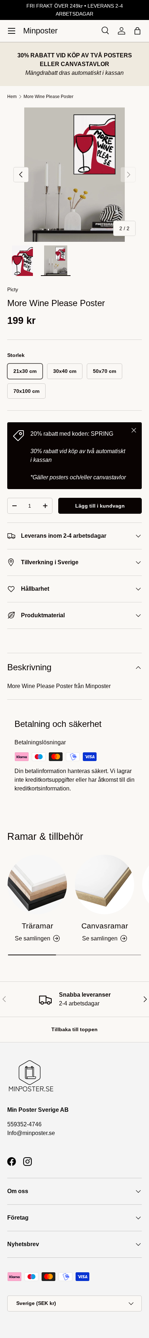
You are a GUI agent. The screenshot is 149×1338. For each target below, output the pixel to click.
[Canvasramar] (104, 884)
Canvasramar (104, 926)
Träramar (37, 926)
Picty (12, 289)
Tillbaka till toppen (74, 1029)
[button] (137, 31)
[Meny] (12, 31)
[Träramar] (37, 884)
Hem (12, 96)
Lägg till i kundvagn (100, 506)
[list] (74, 174)
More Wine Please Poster (48, 96)
